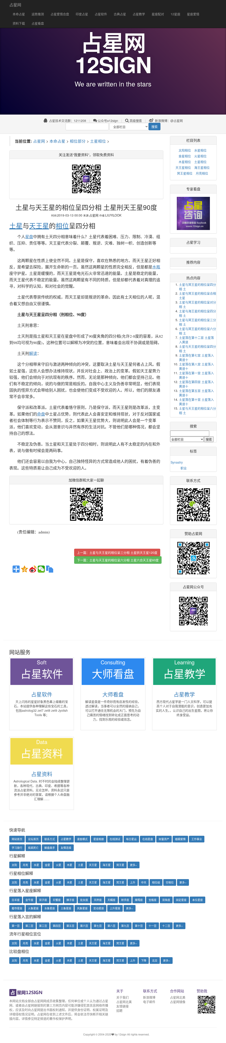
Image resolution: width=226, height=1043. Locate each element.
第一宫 (16, 926)
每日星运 (131, 839)
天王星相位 (183, 167)
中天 (143, 882)
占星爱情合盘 (60, 14)
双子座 (43, 900)
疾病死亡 (33, 847)
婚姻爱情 (180, 839)
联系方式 (49, 839)
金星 (47, 865)
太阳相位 (185, 150)
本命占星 (19, 14)
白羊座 (16, 900)
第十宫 (139, 926)
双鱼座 (166, 900)
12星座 (175, 14)
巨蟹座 (57, 900)
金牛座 (29, 900)
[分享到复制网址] (49, 569)
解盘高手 (49, 847)
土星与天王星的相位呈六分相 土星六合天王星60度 (124, 560)
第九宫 (125, 926)
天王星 (93, 865)
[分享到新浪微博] (32, 569)
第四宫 (57, 926)
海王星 (107, 865)
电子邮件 (149, 1001)
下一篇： (118, 560)
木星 (69, 865)
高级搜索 (136, 120)
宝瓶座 (152, 900)
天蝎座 (111, 900)
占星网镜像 (177, 1001)
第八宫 (111, 926)
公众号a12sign (108, 120)
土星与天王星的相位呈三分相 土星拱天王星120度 (123, 552)
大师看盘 (113, 694)
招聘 (119, 1010)
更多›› (133, 865)
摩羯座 (139, 900)
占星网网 (40, 1001)
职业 (184, 468)
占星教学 (139, 14)
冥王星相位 (184, 173)
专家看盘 (193, 189)
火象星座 (33, 908)
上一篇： (117, 552)
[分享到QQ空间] (24, 569)
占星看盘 (38, 23)
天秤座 (98, 900)
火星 (58, 865)
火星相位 (200, 156)
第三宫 (43, 926)
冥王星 (120, 865)
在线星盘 (147, 839)
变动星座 (98, 908)
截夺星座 (17, 908)
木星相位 (185, 162)
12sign (122, 1034)
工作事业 (196, 839)
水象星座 (49, 908)
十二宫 (166, 926)
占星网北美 (124, 1001)
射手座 (125, 900)
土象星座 (66, 908)
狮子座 (70, 900)
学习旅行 (17, 847)
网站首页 (17, 839)
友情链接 (122, 1006)
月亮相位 (202, 173)
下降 (143, 960)
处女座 (84, 900)
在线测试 (115, 839)
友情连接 (66, 847)
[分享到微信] (41, 569)
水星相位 (200, 150)
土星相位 (98, 141)
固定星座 (181, 900)
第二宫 (29, 926)
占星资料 (41, 774)
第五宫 (70, 926)
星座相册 (98, 839)
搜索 (154, 126)
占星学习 (193, 242)
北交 (154, 960)
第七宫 (98, 926)
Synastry (177, 462)
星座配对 (158, 14)
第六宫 (84, 926)
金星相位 (185, 156)
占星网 (15, 5)
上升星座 (115, 908)
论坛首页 (33, 839)
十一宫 (152, 926)
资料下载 (19, 23)
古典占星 (120, 14)
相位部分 (78, 141)
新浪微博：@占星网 (168, 120)
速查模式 (82, 839)
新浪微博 (149, 997)
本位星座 (197, 900)
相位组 (156, 882)
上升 (132, 882)
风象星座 (82, 908)
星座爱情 (193, 14)
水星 (36, 865)
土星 (80, 865)
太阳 (14, 865)
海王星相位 (202, 167)
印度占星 (82, 14)
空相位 (170, 882)
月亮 (25, 865)
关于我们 (122, 997)
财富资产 (164, 839)
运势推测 (38, 14)
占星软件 (101, 14)
